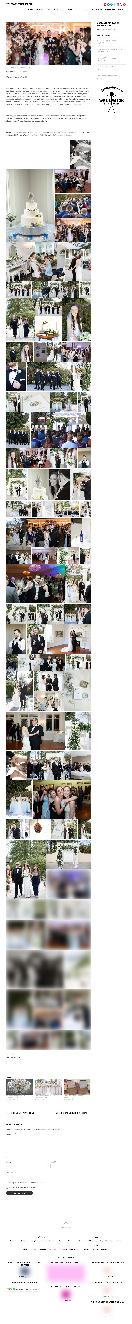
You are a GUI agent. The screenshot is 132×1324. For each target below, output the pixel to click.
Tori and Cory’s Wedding (22, 1113)
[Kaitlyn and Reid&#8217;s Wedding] (77, 1087)
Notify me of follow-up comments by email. (27, 1182)
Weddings (24, 1241)
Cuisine (69, 9)
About (86, 9)
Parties (121, 9)
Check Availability (85, 1241)
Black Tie (34, 132)
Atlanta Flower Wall (35, 135)
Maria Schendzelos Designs (61, 135)
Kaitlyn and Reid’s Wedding (73, 1096)
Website (9, 1172)
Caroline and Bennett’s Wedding (69, 1113)
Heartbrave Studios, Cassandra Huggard (66, 132)
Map (95, 1241)
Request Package (106, 1241)
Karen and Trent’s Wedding (107, 58)
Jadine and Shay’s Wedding (107, 67)
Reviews (62, 1241)
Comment (11, 1134)
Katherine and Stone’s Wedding (46, 1096)
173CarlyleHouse (12, 68)
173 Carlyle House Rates (47, 1249)
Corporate (104, 1249)
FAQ (34, 1249)
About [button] (43, 1245)
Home (30, 9)
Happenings (110, 9)
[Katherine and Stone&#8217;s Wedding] (48, 1087)
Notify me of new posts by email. (22, 1187)
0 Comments (25, 68)
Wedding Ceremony (49, 1241)
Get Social (97, 9)
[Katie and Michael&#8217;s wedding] (19, 1087)
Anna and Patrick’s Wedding (107, 40)
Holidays (95, 1249)
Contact (58, 9)
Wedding (39, 9)
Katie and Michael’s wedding (16, 1096)
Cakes (78, 9)
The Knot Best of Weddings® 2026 (109, 49)
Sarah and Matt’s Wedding (107, 76)
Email (53, 1162)
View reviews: (106, 29)
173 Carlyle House (19, 132)
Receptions (35, 1241)
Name (9, 1162)
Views (48, 9)
